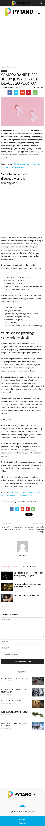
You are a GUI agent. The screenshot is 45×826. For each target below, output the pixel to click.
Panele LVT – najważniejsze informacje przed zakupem (11, 528)
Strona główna (5, 67)
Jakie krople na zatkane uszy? (14, 712)
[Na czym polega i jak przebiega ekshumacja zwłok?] (7, 587)
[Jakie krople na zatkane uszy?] (38, 715)
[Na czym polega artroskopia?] (7, 598)
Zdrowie (4, 71)
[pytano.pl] (22, 12)
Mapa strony (22, 819)
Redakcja (8, 87)
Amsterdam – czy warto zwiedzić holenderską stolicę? (34, 529)
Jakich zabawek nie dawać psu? (14, 678)
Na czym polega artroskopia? (27, 595)
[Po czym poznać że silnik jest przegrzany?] (38, 692)
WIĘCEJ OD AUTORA (28, 567)
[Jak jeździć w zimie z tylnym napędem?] (38, 726)
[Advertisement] (22, 41)
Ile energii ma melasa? (11, 701)
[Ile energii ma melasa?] (38, 704)
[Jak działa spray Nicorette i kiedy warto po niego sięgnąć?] (7, 576)
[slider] (8, 501)
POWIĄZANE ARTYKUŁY (10, 567)
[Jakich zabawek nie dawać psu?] (38, 681)
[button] (42, 3)
